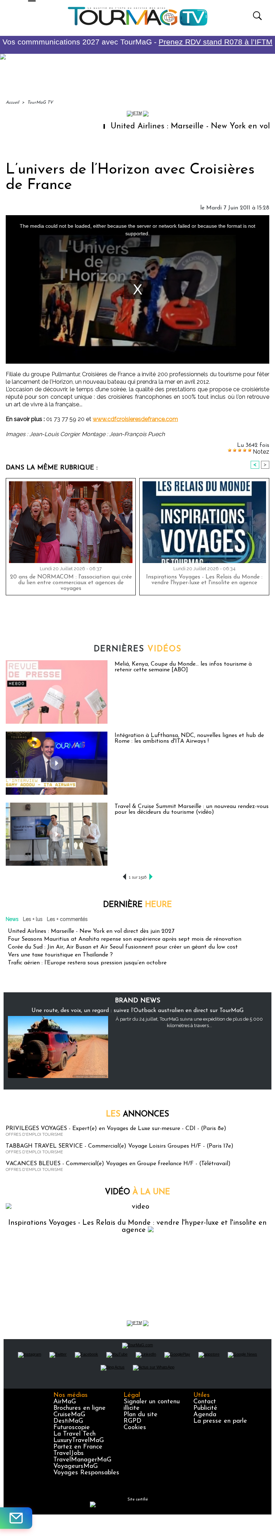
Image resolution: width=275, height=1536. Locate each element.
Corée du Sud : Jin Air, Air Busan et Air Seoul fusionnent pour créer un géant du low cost (123, 947)
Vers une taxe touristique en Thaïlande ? (60, 955)
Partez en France (77, 1447)
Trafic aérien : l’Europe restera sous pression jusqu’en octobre (87, 963)
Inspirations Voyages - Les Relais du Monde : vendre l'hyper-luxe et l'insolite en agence (204, 580)
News (12, 919)
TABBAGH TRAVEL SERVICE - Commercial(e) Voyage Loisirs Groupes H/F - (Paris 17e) (119, 1146)
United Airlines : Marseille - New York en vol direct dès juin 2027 (91, 931)
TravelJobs (68, 1453)
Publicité (205, 1408)
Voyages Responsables (86, 1473)
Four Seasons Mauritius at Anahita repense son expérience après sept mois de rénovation (124, 939)
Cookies (135, 1427)
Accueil (12, 102)
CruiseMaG (69, 1415)
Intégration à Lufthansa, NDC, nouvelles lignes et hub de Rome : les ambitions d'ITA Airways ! (189, 738)
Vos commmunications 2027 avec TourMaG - (137, 42)
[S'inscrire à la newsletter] (16, 1518)
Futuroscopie (71, 1427)
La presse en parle (220, 1421)
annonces (137, 1114)
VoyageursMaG (75, 1466)
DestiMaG (68, 1421)
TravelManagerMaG (82, 1460)
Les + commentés (67, 919)
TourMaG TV (40, 102)
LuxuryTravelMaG (78, 1440)
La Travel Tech (74, 1434)
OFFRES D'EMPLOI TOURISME (34, 1134)
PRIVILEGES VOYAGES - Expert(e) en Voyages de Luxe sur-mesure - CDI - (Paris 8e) (116, 1128)
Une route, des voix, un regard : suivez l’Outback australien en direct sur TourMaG (137, 1010)
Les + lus (33, 919)
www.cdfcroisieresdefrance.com (135, 419)
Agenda (204, 1415)
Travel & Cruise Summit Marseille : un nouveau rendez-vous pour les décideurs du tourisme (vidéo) (192, 809)
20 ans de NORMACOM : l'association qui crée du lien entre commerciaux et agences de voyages (71, 582)
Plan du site (141, 1415)
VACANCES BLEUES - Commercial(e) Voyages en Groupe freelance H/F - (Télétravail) (118, 1164)
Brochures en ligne (79, 1408)
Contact (204, 1402)
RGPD (132, 1421)
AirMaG (64, 1402)
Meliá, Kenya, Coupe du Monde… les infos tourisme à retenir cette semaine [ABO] (183, 667)
